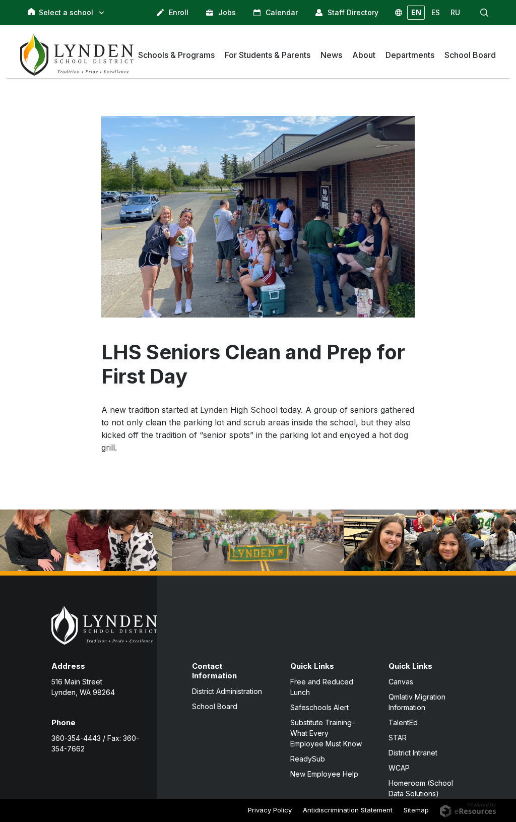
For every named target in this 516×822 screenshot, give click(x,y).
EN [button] (416, 12)
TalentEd (403, 722)
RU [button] (455, 12)
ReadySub (307, 758)
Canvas (401, 681)
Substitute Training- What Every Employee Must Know (326, 733)
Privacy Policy (270, 810)
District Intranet (413, 752)
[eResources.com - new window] (468, 809)
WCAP (399, 768)
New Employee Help (324, 774)
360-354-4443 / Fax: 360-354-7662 (95, 743)
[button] (484, 12)
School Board (214, 706)
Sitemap (416, 810)
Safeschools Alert (319, 707)
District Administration (227, 691)
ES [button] (435, 12)
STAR (398, 737)
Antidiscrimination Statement (348, 810)
